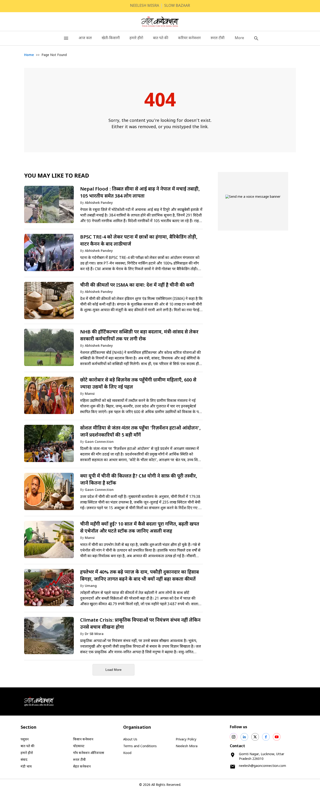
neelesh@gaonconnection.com (262, 766)
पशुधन (25, 739)
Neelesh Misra (186, 746)
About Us (130, 739)
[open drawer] (66, 38)
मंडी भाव (26, 767)
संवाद (24, 760)
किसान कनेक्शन (83, 739)
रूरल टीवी (217, 38)
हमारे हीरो (136, 38)
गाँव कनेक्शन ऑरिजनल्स (88, 753)
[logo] (160, 22)
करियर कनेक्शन (189, 38)
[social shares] (233, 737)
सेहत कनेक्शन (82, 767)
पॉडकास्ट (78, 746)
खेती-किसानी (111, 38)
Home (29, 55)
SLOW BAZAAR (177, 6)
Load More (113, 670)
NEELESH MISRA (144, 6)
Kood (127, 753)
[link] (113, 206)
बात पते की (160, 38)
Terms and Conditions (140, 746)
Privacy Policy (186, 739)
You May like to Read (56, 176)
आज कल (85, 38)
